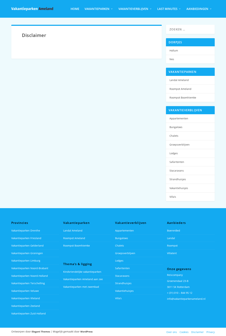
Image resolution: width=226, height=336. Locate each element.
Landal (171, 238)
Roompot (172, 245)
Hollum (174, 50)
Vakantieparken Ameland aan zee (83, 279)
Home (75, 9)
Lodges (174, 153)
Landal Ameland (179, 80)
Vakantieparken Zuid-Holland (28, 313)
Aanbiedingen (197, 9)
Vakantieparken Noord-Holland (29, 275)
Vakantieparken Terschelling (28, 283)
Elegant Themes (41, 331)
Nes (172, 59)
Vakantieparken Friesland (26, 238)
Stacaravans (177, 170)
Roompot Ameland (180, 89)
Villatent (172, 253)
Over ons (171, 332)
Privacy (210, 332)
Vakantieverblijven (133, 9)
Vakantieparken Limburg (25, 260)
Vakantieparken (97, 9)
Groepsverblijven (180, 144)
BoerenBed (173, 230)
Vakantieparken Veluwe (25, 290)
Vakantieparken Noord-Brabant (29, 268)
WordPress (86, 331)
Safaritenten (177, 162)
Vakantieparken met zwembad (81, 286)
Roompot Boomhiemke (183, 97)
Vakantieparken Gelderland (27, 245)
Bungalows (176, 127)
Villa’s (173, 196)
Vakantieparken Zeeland (25, 306)
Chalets (174, 135)
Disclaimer (197, 332)
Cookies (184, 332)
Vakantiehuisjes (179, 188)
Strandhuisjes (178, 179)
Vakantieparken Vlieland (25, 298)
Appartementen (179, 118)
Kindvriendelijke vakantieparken (82, 271)
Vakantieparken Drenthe (25, 230)
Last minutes (167, 9)
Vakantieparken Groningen (27, 253)
